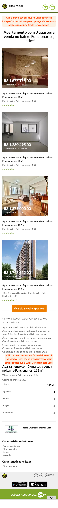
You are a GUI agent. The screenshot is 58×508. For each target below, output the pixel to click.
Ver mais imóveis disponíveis (29, 308)
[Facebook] (36, 476)
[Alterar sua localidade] (45, 7)
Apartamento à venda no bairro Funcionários (26, 330)
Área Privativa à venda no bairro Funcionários (26, 337)
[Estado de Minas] (16, 5)
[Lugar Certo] (4, 475)
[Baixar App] (20, 487)
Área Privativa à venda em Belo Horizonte (24, 334)
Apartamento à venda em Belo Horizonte (24, 327)
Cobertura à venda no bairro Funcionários (24, 351)
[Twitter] (41, 476)
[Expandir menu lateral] (52, 7)
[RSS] (49, 476)
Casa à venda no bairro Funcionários (21, 344)
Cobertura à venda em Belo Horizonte (22, 348)
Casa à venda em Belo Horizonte (19, 341)
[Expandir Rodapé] (29, 495)
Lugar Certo (4, 6)
